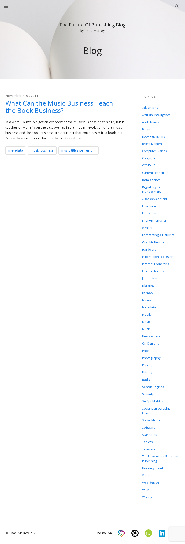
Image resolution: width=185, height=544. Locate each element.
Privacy (147, 372)
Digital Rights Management (151, 189)
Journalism (149, 278)
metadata (15, 150)
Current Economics (155, 173)
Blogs (146, 129)
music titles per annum (78, 150)
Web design (150, 483)
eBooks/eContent (154, 199)
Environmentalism (155, 220)
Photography (151, 358)
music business (42, 150)
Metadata (149, 307)
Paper (146, 351)
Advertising (150, 108)
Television (149, 449)
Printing (147, 365)
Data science (151, 180)
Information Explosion (157, 257)
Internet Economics (155, 264)
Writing (147, 497)
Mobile (147, 314)
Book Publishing (153, 136)
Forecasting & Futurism (158, 235)
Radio (146, 380)
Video (146, 475)
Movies (147, 322)
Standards (149, 435)
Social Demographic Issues (156, 410)
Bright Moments (153, 144)
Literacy (147, 293)
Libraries (148, 286)
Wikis (146, 490)
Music (146, 329)
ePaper (147, 228)
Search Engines (153, 387)
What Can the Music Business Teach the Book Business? (59, 107)
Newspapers (151, 336)
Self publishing (152, 401)
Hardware (149, 249)
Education (149, 213)
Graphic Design (153, 242)
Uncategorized (152, 468)
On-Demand (150, 343)
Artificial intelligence (156, 115)
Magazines (150, 300)
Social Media (151, 420)
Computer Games (154, 151)
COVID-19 (148, 165)
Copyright (149, 158)
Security (148, 394)
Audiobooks (150, 122)
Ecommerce (150, 206)
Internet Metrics (153, 271)
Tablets (147, 442)
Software (148, 427)
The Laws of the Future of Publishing (160, 458)
